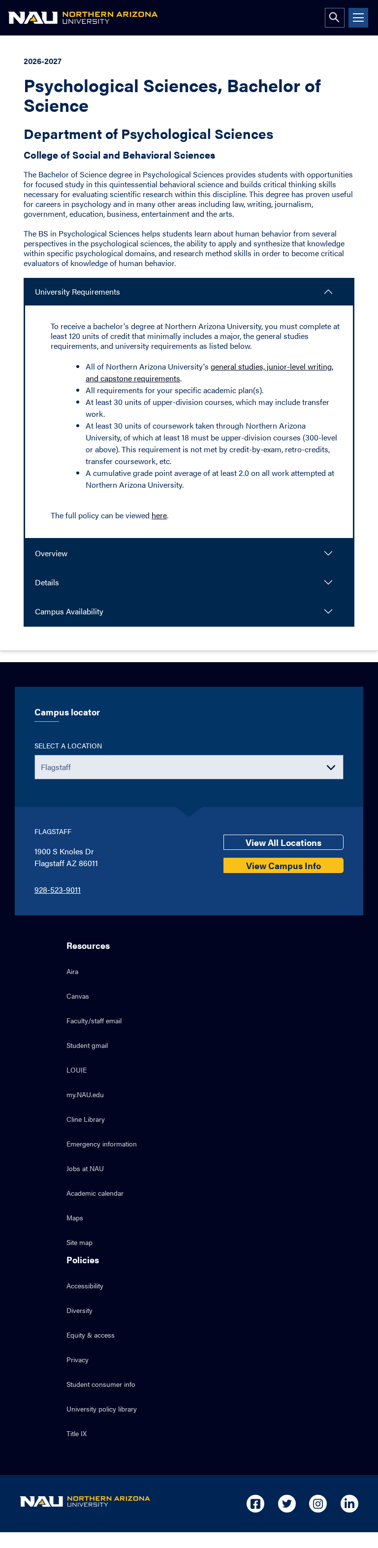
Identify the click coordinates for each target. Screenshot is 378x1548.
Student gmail (87, 1045)
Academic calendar (95, 1193)
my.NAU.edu (85, 1094)
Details (47, 582)
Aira (72, 971)
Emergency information (101, 1143)
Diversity (79, 1310)
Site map (79, 1242)
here (159, 515)
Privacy (77, 1359)
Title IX (76, 1433)
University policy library (101, 1408)
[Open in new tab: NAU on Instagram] (318, 1504)
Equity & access (90, 1335)
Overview (51, 553)
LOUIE (76, 1070)
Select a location (68, 745)
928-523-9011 (57, 889)
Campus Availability (69, 611)
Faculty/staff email (94, 1020)
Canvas (77, 996)
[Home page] (83, 18)
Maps (74, 1217)
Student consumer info (100, 1384)
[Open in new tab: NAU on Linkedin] (349, 1504)
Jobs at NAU (85, 1168)
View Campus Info (283, 865)
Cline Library (85, 1119)
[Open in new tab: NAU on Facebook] (255, 1504)
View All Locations (283, 842)
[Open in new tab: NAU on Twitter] (287, 1504)
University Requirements (77, 291)
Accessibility (84, 1285)
